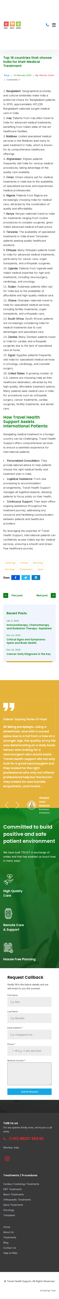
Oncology (9, 569)
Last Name (12, 1011)
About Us (8, 1232)
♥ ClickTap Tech (48, 1290)
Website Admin (46, 75)
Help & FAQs (10, 1253)
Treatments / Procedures (20, 1175)
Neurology (38, 563)
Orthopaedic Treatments (17, 1199)
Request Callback (25, 977)
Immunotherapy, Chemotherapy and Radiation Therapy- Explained (29, 626)
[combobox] (12, 1051)
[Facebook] (15, 577)
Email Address (15, 1028)
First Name (12, 995)
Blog (5, 1242)
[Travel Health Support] (12, 25)
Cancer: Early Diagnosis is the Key (29, 654)
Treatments (9, 1237)
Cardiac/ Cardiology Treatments (21, 1184)
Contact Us (9, 1247)
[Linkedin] (36, 577)
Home (6, 1226)
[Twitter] (25, 577)
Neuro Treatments (13, 1194)
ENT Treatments (12, 1189)
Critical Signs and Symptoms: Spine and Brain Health (26, 641)
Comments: (13, 79)
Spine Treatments (13, 1204)
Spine (40, 569)
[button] (6, 805)
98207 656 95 (32, 1138)
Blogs (7, 75)
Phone (11, 1044)
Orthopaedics (26, 569)
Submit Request (29, 1091)
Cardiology (10, 563)
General (24, 563)
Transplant (9, 1215)
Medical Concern (16, 1060)
